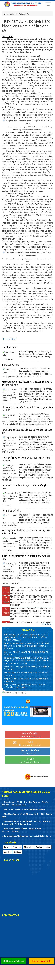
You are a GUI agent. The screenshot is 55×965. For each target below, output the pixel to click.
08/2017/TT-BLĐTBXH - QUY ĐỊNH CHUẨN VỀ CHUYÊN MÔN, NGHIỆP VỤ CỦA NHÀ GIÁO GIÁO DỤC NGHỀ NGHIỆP (25, 649)
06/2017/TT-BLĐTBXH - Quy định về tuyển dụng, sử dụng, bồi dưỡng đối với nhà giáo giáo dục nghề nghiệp (26, 664)
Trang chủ (10, 14)
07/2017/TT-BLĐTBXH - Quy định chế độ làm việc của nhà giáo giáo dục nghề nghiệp (27, 656)
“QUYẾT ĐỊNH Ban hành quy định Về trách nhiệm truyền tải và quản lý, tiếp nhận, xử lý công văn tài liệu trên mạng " (26, 681)
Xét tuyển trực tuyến (13, 960)
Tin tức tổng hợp (22, 14)
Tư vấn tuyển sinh (41, 960)
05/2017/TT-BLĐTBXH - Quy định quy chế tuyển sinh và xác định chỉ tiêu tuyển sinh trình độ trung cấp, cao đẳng (26, 673)
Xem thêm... (47, 624)
